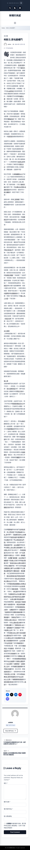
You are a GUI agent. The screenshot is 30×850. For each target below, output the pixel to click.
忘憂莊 (7, 540)
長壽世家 (7, 672)
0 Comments (9, 48)
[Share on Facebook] (7, 694)
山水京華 (22, 641)
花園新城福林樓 (17, 612)
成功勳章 (7, 656)
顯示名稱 (7, 802)
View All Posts (9, 731)
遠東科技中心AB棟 (20, 535)
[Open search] (10, 8)
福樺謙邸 (9, 628)
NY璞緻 (9, 566)
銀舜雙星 (11, 429)
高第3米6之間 (14, 633)
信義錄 (12, 610)
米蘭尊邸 (16, 664)
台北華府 (9, 664)
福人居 (6, 381)
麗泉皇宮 (16, 571)
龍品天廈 (8, 319)
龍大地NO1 (13, 620)
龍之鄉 (10, 568)
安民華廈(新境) (8, 682)
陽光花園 (8, 669)
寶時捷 (10, 529)
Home (3, 28)
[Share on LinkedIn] (16, 694)
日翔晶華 (19, 532)
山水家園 (16, 568)
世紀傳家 (18, 638)
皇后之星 (11, 597)
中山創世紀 (10, 91)
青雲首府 (22, 610)
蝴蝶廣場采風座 (18, 679)
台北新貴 (22, 586)
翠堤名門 (14, 617)
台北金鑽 (11, 661)
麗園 (18, 457)
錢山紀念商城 (19, 579)
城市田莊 (18, 602)
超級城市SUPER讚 (15, 594)
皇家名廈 (14, 537)
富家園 (15, 558)
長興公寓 (21, 162)
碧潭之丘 (8, 630)
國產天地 (7, 507)
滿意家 (10, 136)
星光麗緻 (7, 192)
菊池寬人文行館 (10, 674)
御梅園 (23, 555)
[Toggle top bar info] (21, 3)
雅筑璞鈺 (12, 584)
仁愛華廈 (16, 199)
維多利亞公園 (19, 597)
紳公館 (15, 591)
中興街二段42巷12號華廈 (13, 547)
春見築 (7, 545)
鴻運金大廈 (21, 656)
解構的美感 (15, 15)
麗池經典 (15, 589)
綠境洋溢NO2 (14, 563)
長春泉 (12, 648)
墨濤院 (7, 612)
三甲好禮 (11, 532)
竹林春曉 (12, 653)
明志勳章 (20, 599)
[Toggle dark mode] (15, 8)
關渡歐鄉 (15, 404)
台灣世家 (9, 643)
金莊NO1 (21, 404)
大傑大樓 (13, 599)
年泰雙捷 (9, 641)
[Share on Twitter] (11, 694)
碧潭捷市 (21, 537)
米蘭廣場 (14, 293)
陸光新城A (8, 250)
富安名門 (9, 635)
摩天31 (12, 555)
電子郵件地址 (8, 809)
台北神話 (21, 558)
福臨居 (6, 560)
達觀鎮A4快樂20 (20, 584)
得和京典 (21, 576)
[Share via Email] (7, 699)
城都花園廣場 (18, 666)
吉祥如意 (22, 529)
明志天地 (19, 391)
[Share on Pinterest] (20, 694)
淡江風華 (7, 331)
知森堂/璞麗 (9, 275)
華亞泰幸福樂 (21, 604)
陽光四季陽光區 (12, 576)
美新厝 (10, 604)
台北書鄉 (16, 545)
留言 (6, 783)
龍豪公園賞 (20, 661)
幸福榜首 (19, 643)
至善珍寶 (21, 65)
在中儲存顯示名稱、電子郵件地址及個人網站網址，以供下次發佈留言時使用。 (15, 826)
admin (9, 44)
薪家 (5, 286)
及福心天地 (13, 560)
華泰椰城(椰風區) (20, 659)
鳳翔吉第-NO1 (19, 625)
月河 (9, 586)
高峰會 (17, 628)
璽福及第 (11, 119)
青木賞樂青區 (11, 389)
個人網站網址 (8, 816)
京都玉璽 (8, 625)
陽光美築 (21, 563)
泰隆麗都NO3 (18, 174)
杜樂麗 (10, 558)
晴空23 (7, 620)
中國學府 (7, 293)
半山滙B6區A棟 (16, 622)
